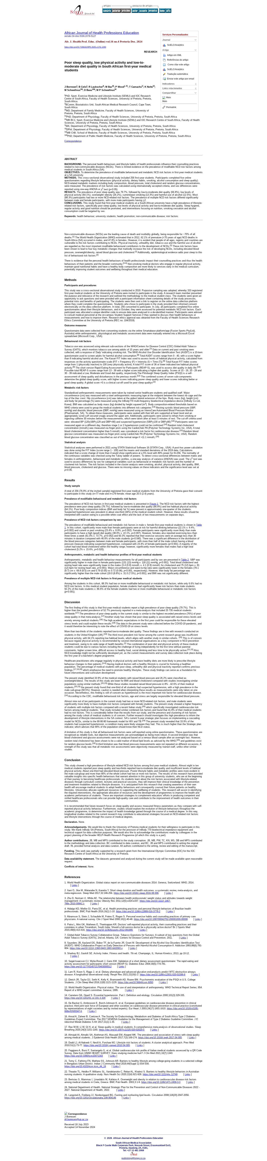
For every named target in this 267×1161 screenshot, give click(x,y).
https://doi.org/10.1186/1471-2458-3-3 (160, 1082)
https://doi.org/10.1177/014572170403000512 (88, 966)
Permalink (171, 107)
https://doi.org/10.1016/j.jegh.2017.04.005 (160, 1037)
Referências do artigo (177, 60)
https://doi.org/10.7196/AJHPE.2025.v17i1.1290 (85, 47)
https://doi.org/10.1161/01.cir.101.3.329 (84, 998)
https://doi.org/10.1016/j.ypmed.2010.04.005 (107, 1045)
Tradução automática (177, 74)
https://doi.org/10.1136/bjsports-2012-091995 (109, 930)
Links (74, 885)
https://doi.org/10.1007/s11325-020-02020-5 (121, 1029)
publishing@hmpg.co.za (133, 1158)
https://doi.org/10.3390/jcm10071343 (83, 1055)
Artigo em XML (174, 55)
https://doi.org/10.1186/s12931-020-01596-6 (162, 974)
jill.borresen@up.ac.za (76, 1119)
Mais (168, 97)
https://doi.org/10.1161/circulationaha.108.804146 (90, 1097)
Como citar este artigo (178, 64)
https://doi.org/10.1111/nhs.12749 (160, 1074)
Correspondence (73, 141)
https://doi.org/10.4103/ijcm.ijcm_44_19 (85, 1066)
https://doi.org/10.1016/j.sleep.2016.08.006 (136, 893)
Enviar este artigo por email (180, 78)
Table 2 (185, 559)
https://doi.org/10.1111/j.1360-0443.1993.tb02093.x (96, 948)
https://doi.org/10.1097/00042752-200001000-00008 (161, 919)
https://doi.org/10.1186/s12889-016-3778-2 (138, 911)
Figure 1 (154, 503)
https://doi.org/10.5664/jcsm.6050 (135, 982)
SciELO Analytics (175, 45)
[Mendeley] (164, 97)
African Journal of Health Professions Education (101, 33)
